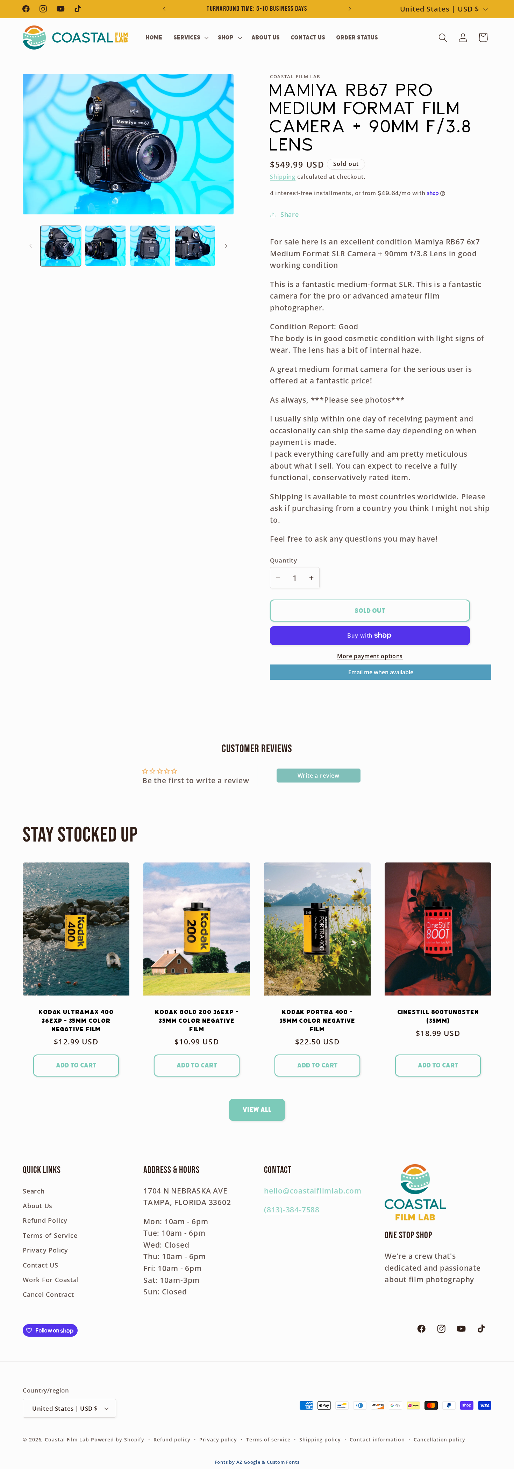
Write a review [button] (319, 775)
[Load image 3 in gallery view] (150, 246)
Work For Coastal (51, 1280)
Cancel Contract (48, 1294)
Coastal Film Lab (67, 1439)
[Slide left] (30, 246)
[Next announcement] (350, 8)
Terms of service (268, 1439)
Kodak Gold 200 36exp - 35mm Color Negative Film (196, 1020)
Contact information (377, 1439)
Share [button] (289, 214)
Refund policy (172, 1439)
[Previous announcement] (164, 8)
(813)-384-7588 (292, 1209)
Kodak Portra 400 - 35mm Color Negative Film (317, 1020)
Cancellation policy (439, 1439)
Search (34, 1191)
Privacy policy (218, 1439)
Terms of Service (50, 1235)
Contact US (40, 1265)
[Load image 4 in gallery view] (195, 246)
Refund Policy (45, 1220)
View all (257, 1110)
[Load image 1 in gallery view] (61, 246)
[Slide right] (226, 246)
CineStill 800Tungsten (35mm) (438, 1016)
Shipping (282, 176)
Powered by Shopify (117, 1439)
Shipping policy (320, 1439)
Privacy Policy (45, 1250)
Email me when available (380, 672)
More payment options (370, 656)
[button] (190, 37)
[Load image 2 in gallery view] (105, 246)
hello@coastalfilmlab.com (313, 1191)
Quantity (283, 560)
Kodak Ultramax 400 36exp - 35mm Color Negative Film (76, 1020)
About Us (37, 1206)
